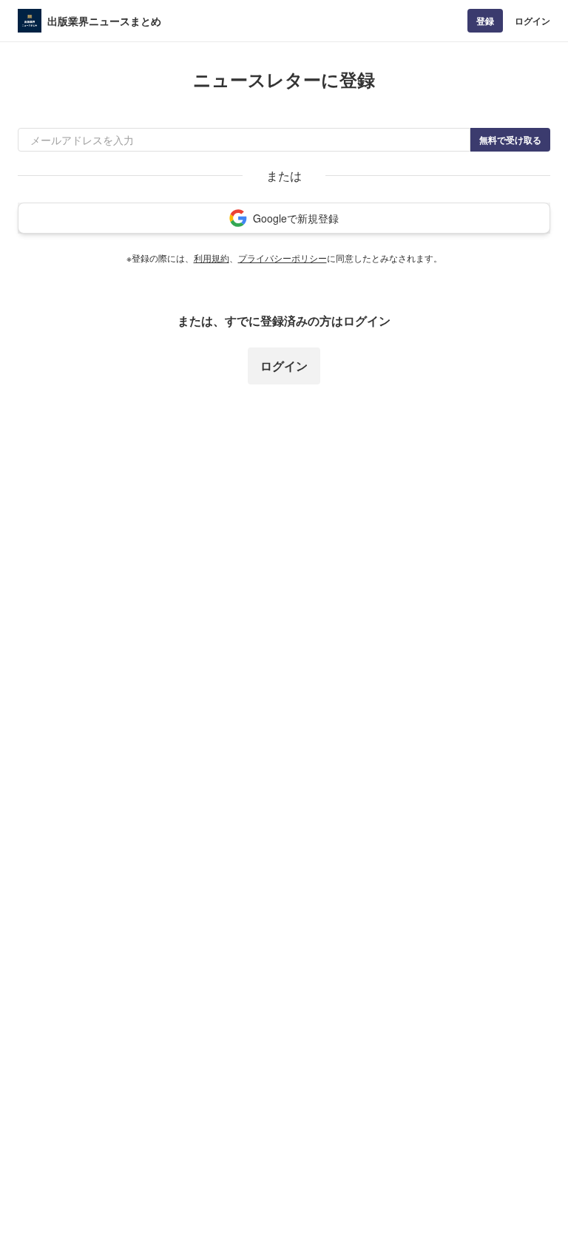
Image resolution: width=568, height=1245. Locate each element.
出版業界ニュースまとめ (104, 20)
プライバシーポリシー (282, 257)
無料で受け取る (510, 139)
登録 (485, 20)
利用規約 (211, 257)
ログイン (532, 20)
